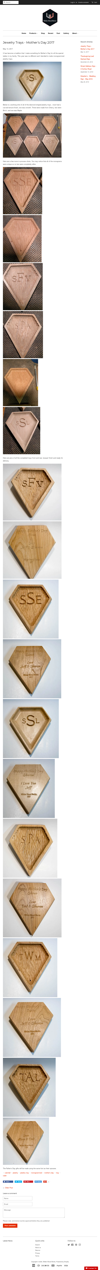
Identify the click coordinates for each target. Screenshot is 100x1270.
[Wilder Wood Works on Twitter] (69, 1245)
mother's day (49, 1172)
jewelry (15, 1172)
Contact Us (92, 1268)
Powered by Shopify (62, 1262)
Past (58, 33)
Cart (95, 2)
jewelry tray (24, 1172)
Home (24, 33)
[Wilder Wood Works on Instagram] (80, 1245)
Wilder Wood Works (49, 1262)
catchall (7, 1172)
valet (4, 1175)
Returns (37, 1250)
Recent (50, 33)
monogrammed (36, 1172)
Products (33, 33)
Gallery (66, 33)
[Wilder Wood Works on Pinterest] (76, 1245)
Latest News (7, 1241)
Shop (43, 33)
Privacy (37, 1253)
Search (37, 1245)
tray (57, 1172)
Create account (83, 2)
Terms (37, 1256)
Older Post (9, 1187)
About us (38, 1247)
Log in (73, 2)
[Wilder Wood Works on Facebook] (72, 1245)
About (74, 33)
